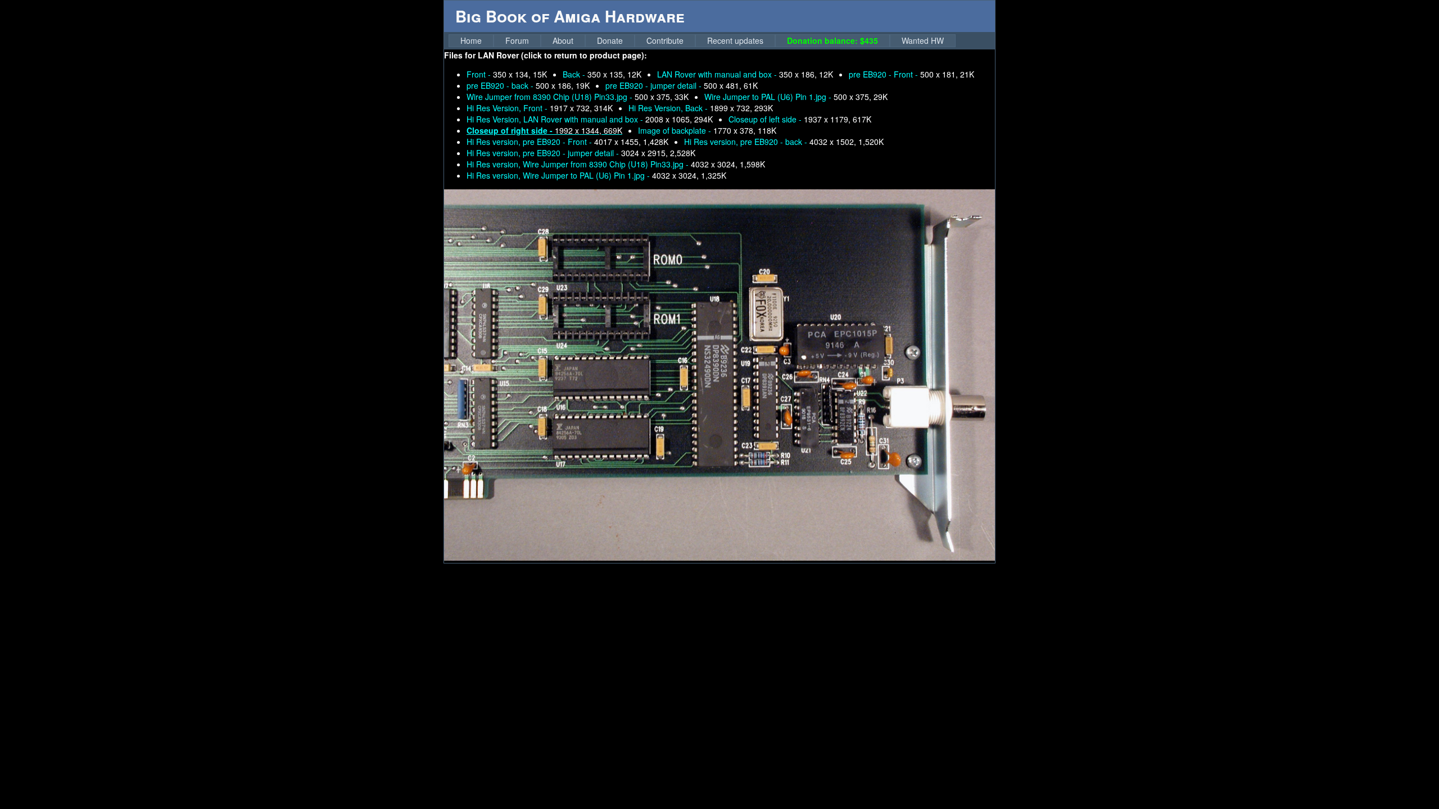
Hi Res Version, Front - (540, 107)
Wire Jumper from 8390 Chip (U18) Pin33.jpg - (578, 96)
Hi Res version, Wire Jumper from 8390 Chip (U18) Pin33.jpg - (616, 164)
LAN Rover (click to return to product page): (562, 55)
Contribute (665, 40)
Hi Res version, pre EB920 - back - (784, 141)
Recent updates (735, 40)
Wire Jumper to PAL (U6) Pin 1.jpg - (796, 96)
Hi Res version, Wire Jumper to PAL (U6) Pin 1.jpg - (596, 175)
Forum (517, 40)
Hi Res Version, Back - (700, 107)
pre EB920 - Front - (911, 74)
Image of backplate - (707, 130)
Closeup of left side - (799, 119)
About (563, 40)
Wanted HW (923, 40)
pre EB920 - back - (528, 85)
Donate (610, 40)
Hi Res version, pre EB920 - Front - (567, 141)
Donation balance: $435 (832, 40)
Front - (507, 74)
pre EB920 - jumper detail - (681, 85)
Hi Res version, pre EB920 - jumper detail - (581, 152)
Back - (602, 74)
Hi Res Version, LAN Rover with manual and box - (590, 119)
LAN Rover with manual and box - (745, 74)
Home (471, 40)
